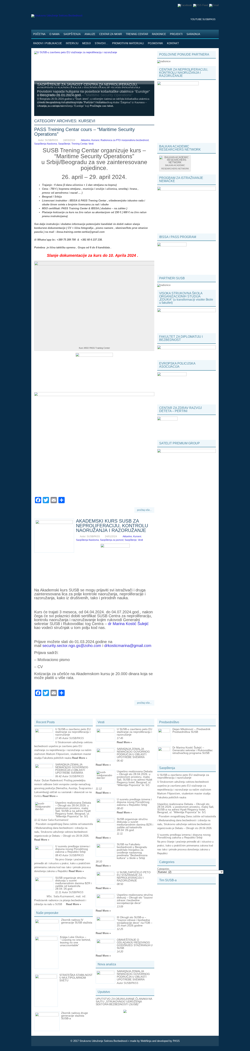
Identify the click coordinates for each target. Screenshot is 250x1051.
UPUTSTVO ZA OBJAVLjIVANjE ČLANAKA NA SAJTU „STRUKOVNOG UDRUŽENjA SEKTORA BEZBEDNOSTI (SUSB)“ (124, 1001)
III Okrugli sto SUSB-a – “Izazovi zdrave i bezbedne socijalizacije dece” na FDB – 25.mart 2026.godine (134, 921)
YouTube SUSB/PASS (202, 19)
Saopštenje (64, 143)
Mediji (86, 43)
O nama (54, 34)
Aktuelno (85, 140)
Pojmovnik (155, 43)
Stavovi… (101, 43)
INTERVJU (72, 43)
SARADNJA (193, 34)
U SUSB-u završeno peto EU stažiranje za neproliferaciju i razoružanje (73, 732)
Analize (90, 34)
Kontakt (173, 43)
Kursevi (95, 140)
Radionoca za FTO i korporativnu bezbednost (125, 140)
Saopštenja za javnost (111, 540)
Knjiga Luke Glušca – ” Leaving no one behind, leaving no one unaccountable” (75, 941)
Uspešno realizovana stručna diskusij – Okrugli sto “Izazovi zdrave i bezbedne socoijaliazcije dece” (135, 899)
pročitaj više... (144, 510)
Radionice (159, 34)
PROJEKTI (176, 34)
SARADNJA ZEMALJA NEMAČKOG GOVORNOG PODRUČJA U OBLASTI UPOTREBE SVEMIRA (71, 768)
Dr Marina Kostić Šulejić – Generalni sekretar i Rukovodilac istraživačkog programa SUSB (192, 750)
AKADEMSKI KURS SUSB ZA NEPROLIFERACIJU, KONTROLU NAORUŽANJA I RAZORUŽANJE (112, 525)
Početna (39, 34)
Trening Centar (79, 143)
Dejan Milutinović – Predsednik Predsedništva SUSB (191, 730)
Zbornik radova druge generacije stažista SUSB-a (74, 1015)
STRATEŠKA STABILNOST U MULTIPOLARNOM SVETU (76, 977)
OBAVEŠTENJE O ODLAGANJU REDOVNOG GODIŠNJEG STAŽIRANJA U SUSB (135, 943)
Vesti (91, 143)
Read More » (79, 757)
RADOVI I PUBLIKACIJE (47, 43)
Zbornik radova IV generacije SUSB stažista (76, 921)
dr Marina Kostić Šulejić (128, 624)
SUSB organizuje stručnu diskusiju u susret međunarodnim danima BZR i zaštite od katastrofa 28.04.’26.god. (73, 883)
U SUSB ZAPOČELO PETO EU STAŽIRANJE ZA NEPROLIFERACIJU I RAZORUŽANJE (134, 876)
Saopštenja (72, 34)
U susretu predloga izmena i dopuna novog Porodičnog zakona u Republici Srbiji (72, 849)
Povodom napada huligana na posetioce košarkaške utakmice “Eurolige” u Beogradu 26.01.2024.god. (93, 93)
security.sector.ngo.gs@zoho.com (71, 645)
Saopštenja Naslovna (45, 143)
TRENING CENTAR (137, 34)
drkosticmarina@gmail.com (127, 645)
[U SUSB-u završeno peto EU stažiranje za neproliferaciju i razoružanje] (75, 52)
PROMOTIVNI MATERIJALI (128, 43)
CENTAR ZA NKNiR (110, 34)
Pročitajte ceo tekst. (102, 105)
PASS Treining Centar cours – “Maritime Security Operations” (84, 132)
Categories (163, 868)
